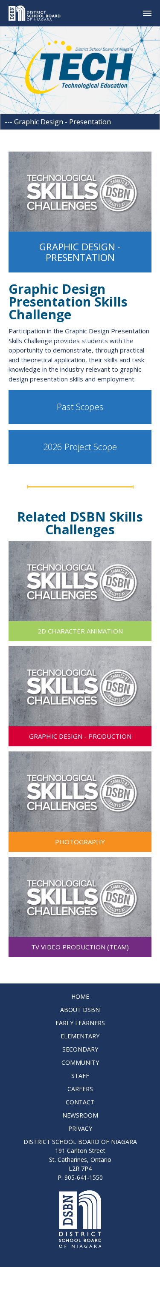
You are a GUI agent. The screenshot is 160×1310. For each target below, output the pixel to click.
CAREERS (80, 1089)
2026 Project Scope (80, 447)
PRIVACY (80, 1128)
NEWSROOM (80, 1115)
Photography (80, 841)
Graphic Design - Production (80, 736)
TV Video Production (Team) (80, 947)
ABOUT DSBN (80, 1010)
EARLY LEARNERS (80, 1023)
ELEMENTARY (80, 1036)
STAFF (80, 1076)
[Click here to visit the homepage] (38, 13)
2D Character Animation (80, 631)
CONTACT (80, 1102)
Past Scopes (80, 407)
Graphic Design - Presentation (80, 252)
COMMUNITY (80, 1062)
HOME (80, 996)
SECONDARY (80, 1049)
